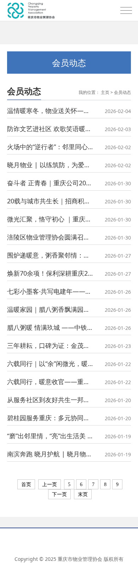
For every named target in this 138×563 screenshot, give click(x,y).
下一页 (59, 494)
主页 (105, 92)
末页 (83, 494)
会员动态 (122, 92)
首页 (26, 484)
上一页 (49, 484)
